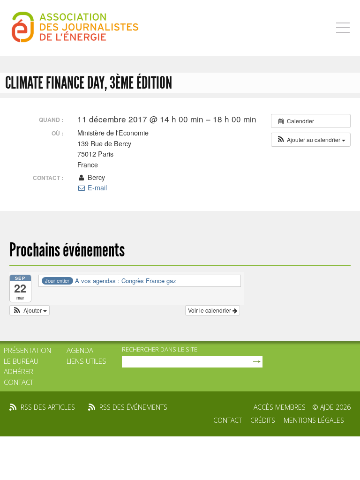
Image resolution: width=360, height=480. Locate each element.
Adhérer (18, 371)
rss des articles (48, 407)
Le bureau (21, 361)
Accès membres (280, 407)
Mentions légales (314, 420)
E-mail (96, 187)
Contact (18, 382)
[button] (310, 139)
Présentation (27, 350)
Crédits (262, 420)
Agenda (80, 350)
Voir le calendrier (210, 310)
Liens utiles (86, 361)
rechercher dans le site (159, 349)
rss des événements (133, 407)
